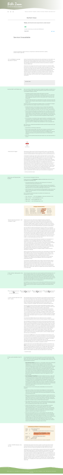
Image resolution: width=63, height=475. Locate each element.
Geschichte (30, 11)
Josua (27, 145)
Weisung (26, 11)
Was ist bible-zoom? (52, 11)
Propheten (34, 11)
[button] (54, 81)
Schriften (38, 11)
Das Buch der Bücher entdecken (15, 6)
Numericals (42, 11)
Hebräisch (46, 11)
